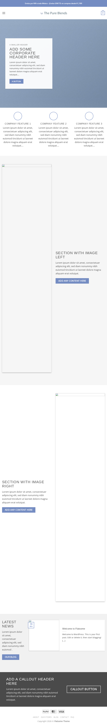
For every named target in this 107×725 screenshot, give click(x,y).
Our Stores (46, 717)
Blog (56, 717)
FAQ (72, 717)
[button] (3, 13)
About (36, 717)
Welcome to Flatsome (73, 628)
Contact (64, 717)
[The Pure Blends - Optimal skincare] (53, 13)
